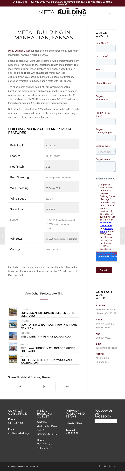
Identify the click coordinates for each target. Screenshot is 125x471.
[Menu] (115, 14)
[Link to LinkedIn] (114, 466)
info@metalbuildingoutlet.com (23, 433)
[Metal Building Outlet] (62, 14)
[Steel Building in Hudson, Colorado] (2, 236)
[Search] (108, 14)
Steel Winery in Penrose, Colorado (46, 336)
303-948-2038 (38, 1)
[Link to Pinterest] (99, 466)
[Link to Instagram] (109, 466)
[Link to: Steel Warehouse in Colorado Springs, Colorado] (13, 347)
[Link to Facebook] (94, 466)
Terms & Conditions (72, 431)
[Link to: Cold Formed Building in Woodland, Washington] (13, 359)
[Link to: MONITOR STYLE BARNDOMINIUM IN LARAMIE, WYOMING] (13, 324)
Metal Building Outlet (19, 50)
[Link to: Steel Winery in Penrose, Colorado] (13, 336)
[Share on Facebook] (20, 386)
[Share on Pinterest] (44, 386)
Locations (21, 1)
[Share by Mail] (67, 386)
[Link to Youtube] (104, 466)
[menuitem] (108, 14)
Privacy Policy (74, 423)
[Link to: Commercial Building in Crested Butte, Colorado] (13, 312)
